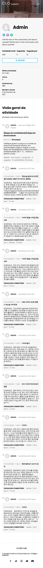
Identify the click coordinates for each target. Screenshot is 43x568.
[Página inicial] (10, 4)
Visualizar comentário (14, 199)
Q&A (18, 176)
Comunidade (9, 176)
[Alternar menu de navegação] (37, 4)
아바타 (24, 425)
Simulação (16, 140)
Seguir (21, 60)
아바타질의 (26, 343)
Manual (6, 140)
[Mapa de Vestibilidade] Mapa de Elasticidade (20, 134)
